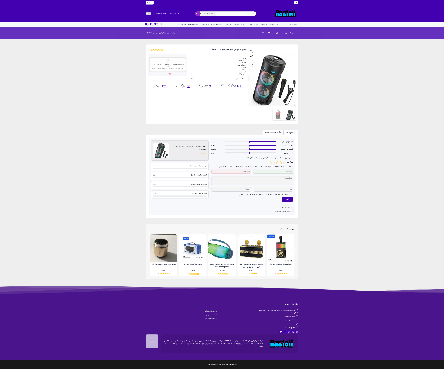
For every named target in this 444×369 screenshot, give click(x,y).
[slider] (249, 142)
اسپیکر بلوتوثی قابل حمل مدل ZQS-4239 (280, 32)
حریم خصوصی (210, 315)
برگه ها (182, 24)
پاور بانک (249, 24)
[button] (294, 78)
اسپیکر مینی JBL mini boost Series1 (193, 264)
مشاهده (149, 2)
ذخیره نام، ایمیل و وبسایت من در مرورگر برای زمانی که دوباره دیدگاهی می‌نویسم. (265, 194)
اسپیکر (256, 24)
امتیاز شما (290, 162)
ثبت (287, 199)
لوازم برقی (218, 24)
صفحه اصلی (292, 24)
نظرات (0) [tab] (290, 132)
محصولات (191, 24)
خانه (179, 33)
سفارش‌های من (210, 318)
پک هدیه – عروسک (205, 24)
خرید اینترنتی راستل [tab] (271, 132)
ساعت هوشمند (239, 24)
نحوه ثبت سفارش (209, 311)
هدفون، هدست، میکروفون (269, 24)
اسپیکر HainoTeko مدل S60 (222, 264)
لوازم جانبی (227, 24)
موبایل (283, 24)
